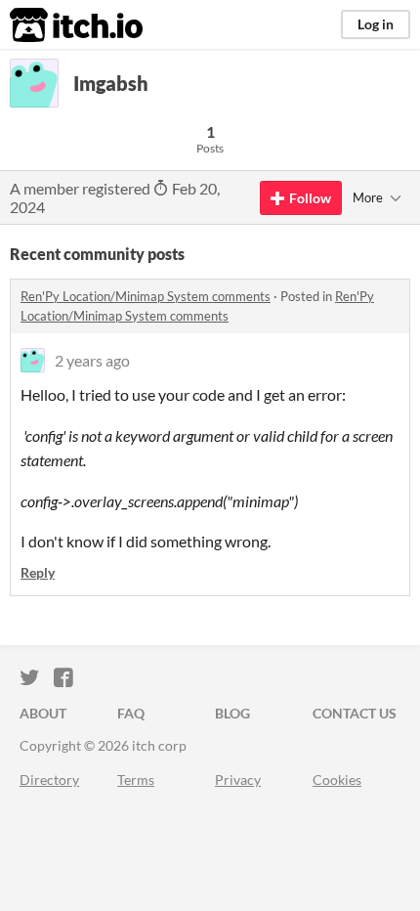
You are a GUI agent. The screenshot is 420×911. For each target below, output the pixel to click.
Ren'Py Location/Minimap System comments (146, 296)
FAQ (131, 713)
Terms (135, 779)
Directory (49, 779)
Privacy (238, 779)
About (43, 713)
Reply (38, 572)
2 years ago (92, 360)
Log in (375, 24)
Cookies (337, 779)
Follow (310, 198)
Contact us (355, 713)
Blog (232, 713)
